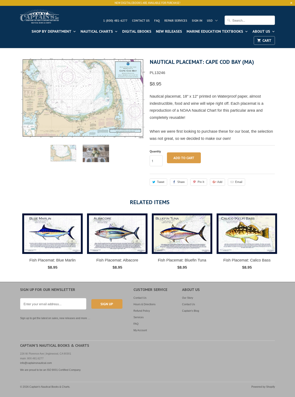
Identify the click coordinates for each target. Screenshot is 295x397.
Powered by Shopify (263, 386)
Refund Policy (141, 310)
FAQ (157, 21)
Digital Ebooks (136, 31)
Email (238, 182)
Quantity (155, 151)
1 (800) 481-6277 (115, 21)
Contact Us (141, 21)
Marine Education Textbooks (215, 31)
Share (181, 182)
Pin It (201, 182)
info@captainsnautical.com (36, 363)
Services (138, 317)
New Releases (169, 31)
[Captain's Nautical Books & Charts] (39, 17)
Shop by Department (52, 31)
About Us (261, 31)
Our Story (187, 297)
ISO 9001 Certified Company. (64, 369)
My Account (140, 330)
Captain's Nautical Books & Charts (49, 386)
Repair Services (175, 21)
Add (219, 182)
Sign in (197, 21)
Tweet (160, 182)
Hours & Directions (144, 304)
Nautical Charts (97, 31)
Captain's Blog (190, 310)
